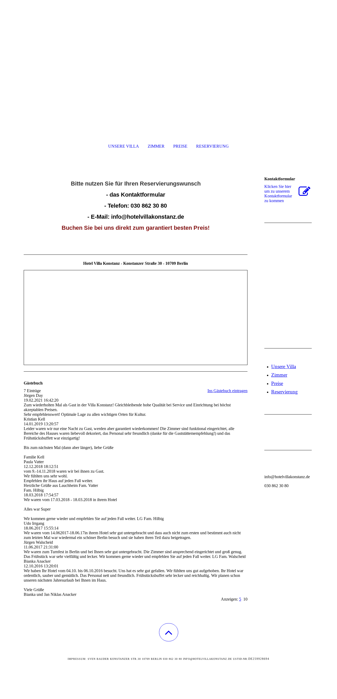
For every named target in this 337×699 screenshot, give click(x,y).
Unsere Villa (123, 146)
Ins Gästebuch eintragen (227, 390)
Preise (180, 146)
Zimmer (156, 146)
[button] (168, 632)
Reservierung (212, 146)
